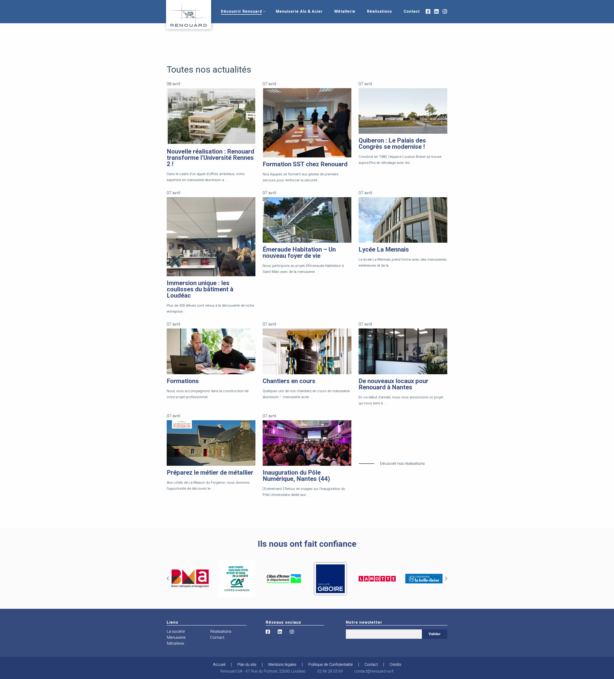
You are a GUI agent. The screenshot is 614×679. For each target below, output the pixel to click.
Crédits (395, 665)
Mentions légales (282, 665)
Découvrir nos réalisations (402, 463)
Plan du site (246, 665)
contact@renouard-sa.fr (374, 671)
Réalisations (379, 11)
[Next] (446, 578)
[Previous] (168, 578)
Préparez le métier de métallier (210, 472)
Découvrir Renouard (241, 11)
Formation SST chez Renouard (305, 164)
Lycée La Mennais (384, 249)
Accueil (219, 665)
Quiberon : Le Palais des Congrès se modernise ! (392, 143)
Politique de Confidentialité (330, 665)
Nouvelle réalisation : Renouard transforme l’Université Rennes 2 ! (210, 158)
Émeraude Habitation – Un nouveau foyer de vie (299, 252)
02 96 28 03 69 (330, 671)
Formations (183, 381)
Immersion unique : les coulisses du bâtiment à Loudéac (200, 289)
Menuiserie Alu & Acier (299, 11)
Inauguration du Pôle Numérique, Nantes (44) (296, 475)
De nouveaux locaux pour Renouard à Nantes (393, 384)
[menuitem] (241, 11)
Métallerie (344, 11)
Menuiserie (176, 637)
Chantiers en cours (289, 381)
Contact (412, 11)
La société (176, 631)
